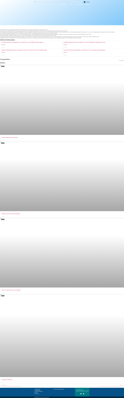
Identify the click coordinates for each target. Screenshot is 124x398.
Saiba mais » (3, 44)
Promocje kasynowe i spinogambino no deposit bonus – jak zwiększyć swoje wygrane (22, 42)
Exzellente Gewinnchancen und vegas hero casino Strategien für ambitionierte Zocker (84, 42)
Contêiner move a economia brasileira (10, 213)
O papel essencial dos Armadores (9, 137)
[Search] (84, 2)
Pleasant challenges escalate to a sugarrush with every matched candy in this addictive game (24, 50)
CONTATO (87, 4)
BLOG (71, 4)
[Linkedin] (81, 394)
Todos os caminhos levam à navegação (11, 290)
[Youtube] (83, 394)
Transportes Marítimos (7, 379)
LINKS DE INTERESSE (79, 4)
